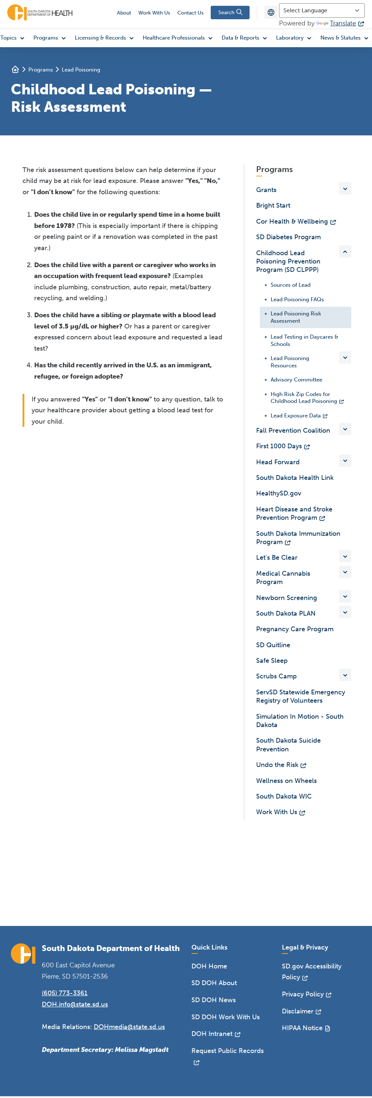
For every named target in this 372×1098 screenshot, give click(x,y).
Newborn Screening (286, 598)
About (124, 13)
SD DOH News (213, 1000)
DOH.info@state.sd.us (75, 1004)
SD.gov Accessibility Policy (311, 971)
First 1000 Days (279, 446)
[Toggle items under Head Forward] (345, 460)
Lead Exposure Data (296, 415)
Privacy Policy (303, 994)
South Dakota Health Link (294, 478)
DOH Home (209, 966)
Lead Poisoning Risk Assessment (296, 317)
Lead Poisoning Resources (290, 362)
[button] (51, 38)
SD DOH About (214, 983)
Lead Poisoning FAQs (297, 299)
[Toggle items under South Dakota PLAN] (345, 612)
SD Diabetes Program (288, 237)
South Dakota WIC (284, 796)
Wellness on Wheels (286, 781)
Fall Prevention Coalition (293, 430)
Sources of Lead (291, 285)
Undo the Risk (277, 765)
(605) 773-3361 (65, 993)
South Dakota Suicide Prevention (288, 744)
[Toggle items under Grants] (345, 188)
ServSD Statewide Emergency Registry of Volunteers (300, 696)
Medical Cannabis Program (283, 578)
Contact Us (190, 13)
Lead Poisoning (81, 69)
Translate (343, 23)
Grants (266, 190)
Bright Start (273, 205)
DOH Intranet (211, 1034)
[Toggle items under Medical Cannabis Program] (345, 572)
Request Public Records (227, 1051)
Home (15, 69)
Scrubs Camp (276, 676)
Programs (40, 69)
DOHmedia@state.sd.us (129, 1027)
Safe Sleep (272, 661)
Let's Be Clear (277, 558)
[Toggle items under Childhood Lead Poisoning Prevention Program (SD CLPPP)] (345, 251)
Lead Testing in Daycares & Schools (304, 340)
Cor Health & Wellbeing (292, 221)
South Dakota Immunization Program (298, 538)
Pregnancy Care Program (294, 629)
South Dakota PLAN (286, 613)
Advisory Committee (296, 379)
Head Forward (278, 462)
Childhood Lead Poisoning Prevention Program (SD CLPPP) (288, 261)
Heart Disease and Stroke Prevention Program (294, 513)
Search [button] (227, 12)
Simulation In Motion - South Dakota (300, 721)
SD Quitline (273, 645)
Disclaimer (298, 1011)
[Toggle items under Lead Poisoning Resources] (345, 357)
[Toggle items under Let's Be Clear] (345, 556)
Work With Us (154, 13)
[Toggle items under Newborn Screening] (345, 596)
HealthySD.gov (278, 493)
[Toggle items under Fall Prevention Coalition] (345, 429)
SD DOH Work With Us (225, 1017)
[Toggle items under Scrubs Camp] (345, 675)
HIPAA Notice (302, 1028)
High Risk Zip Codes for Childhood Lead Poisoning (304, 397)
